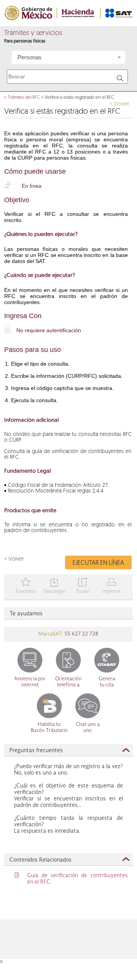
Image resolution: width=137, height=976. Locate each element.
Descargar (54, 586)
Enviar (82, 586)
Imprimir (111, 586)
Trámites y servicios (33, 33)
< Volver (119, 104)
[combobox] (68, 57)
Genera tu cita (107, 682)
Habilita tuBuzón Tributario (49, 727)
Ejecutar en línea (98, 563)
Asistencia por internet (30, 682)
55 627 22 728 (80, 634)
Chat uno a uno (88, 727)
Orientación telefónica (68, 682)
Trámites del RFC (24, 97)
